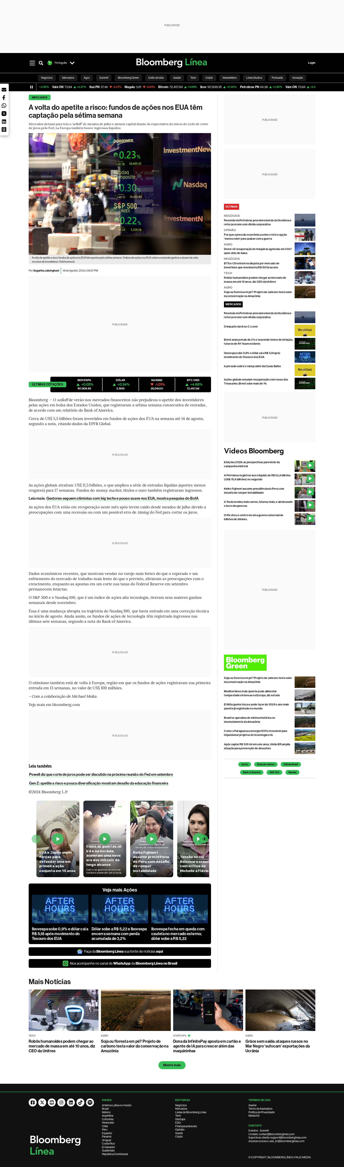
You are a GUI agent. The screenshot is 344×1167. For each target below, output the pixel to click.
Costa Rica (108, 1143)
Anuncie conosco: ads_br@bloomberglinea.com (276, 1141)
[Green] (269, 662)
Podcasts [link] (277, 77)
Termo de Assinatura (260, 1108)
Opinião (180, 1129)
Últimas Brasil (291, 764)
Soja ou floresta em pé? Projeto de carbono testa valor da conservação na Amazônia (134, 1046)
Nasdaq (292, 772)
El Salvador (108, 1147)
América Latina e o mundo (117, 1105)
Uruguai (106, 1140)
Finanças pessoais (186, 1126)
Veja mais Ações (120, 890)
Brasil (105, 1108)
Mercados (39, 97)
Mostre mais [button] (172, 1065)
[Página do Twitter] (42, 1102)
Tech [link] (193, 77)
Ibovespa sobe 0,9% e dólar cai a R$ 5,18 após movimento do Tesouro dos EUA (60, 934)
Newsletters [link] (230, 77)
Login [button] (311, 63)
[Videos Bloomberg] (269, 451)
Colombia (107, 1119)
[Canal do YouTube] (52, 1102)
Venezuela (108, 1122)
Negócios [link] (47, 77)
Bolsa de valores (266, 764)
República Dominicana (115, 1154)
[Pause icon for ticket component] (31, 87)
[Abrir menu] (32, 63)
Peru (104, 1129)
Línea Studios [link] (254, 77)
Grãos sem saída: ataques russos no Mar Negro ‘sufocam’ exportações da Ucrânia (277, 1046)
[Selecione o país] (72, 63)
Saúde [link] (177, 77)
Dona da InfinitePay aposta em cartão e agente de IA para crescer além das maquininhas (207, 1046)
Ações (244, 764)
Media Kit (253, 1115)
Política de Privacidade (261, 1112)
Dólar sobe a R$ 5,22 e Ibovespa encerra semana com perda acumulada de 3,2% (119, 934)
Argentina (107, 1115)
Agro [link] (87, 77)
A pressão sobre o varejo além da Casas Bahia (252, 366)
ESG (178, 1122)
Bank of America (251, 772)
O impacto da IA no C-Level (241, 326)
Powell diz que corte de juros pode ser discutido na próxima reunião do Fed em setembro (101, 774)
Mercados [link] (68, 77)
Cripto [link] (209, 77)
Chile (105, 1126)
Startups (180, 1119)
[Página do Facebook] (33, 1102)
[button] (4, 89)
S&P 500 (274, 772)
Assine (252, 1105)
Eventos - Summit (258, 1130)
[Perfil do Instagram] (61, 1102)
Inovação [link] (297, 77)
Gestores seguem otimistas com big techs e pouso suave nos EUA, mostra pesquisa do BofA (122, 498)
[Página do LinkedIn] (71, 1102)
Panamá (106, 1136)
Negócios (181, 1105)
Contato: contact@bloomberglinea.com (271, 1134)
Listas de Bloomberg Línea (190, 1112)
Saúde (179, 1133)
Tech (178, 1115)
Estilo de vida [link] (156, 77)
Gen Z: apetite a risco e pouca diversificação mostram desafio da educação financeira (98, 783)
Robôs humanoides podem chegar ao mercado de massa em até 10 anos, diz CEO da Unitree (62, 1046)
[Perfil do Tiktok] (80, 1102)
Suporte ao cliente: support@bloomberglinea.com (277, 1137)
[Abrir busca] (41, 63)
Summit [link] (103, 77)
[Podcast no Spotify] (90, 1102)
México (106, 1112)
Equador (107, 1133)
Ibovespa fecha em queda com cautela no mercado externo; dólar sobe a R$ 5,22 (178, 934)
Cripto (179, 1136)
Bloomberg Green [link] (128, 77)
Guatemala (108, 1150)
